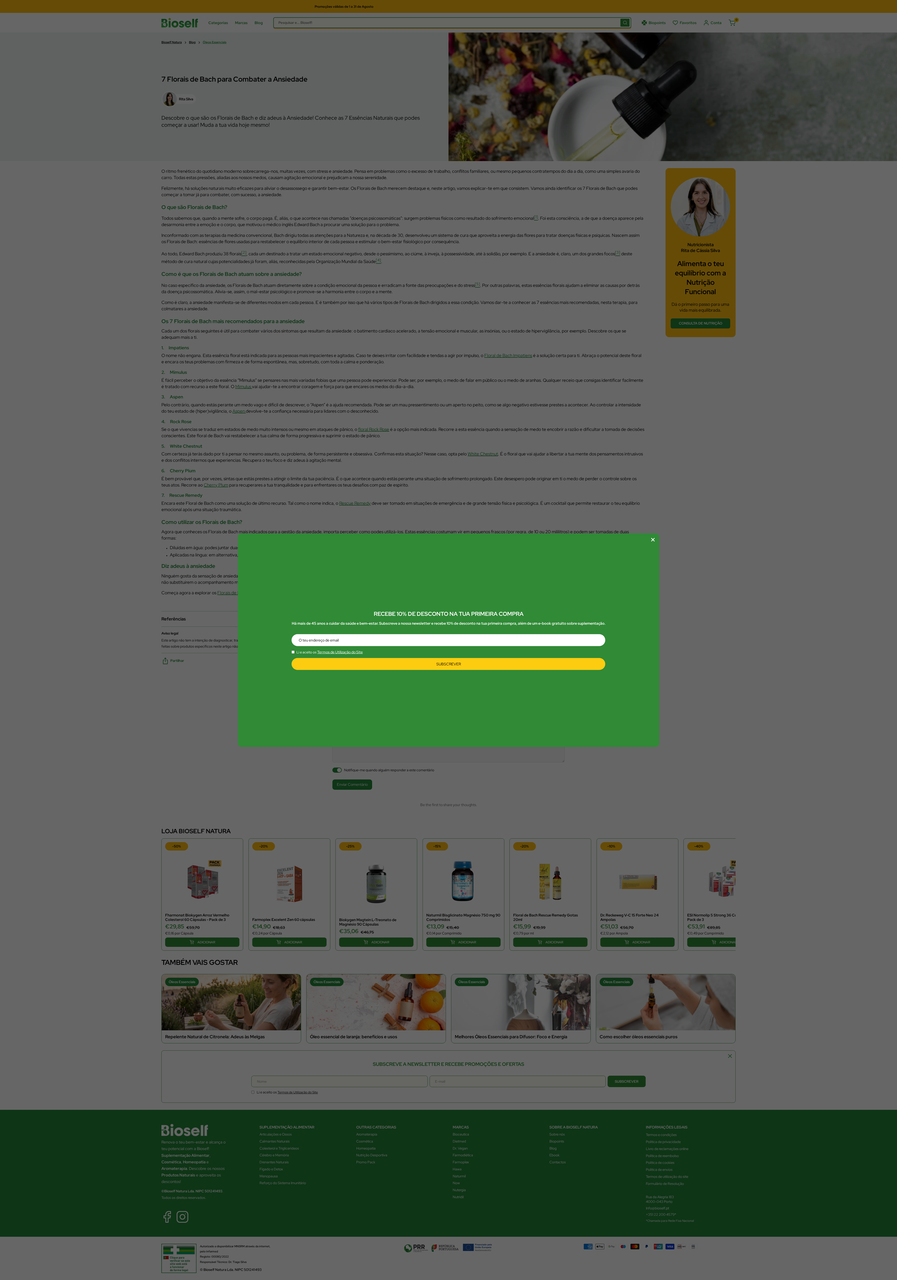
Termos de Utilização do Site (340, 652)
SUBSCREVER (448, 664)
